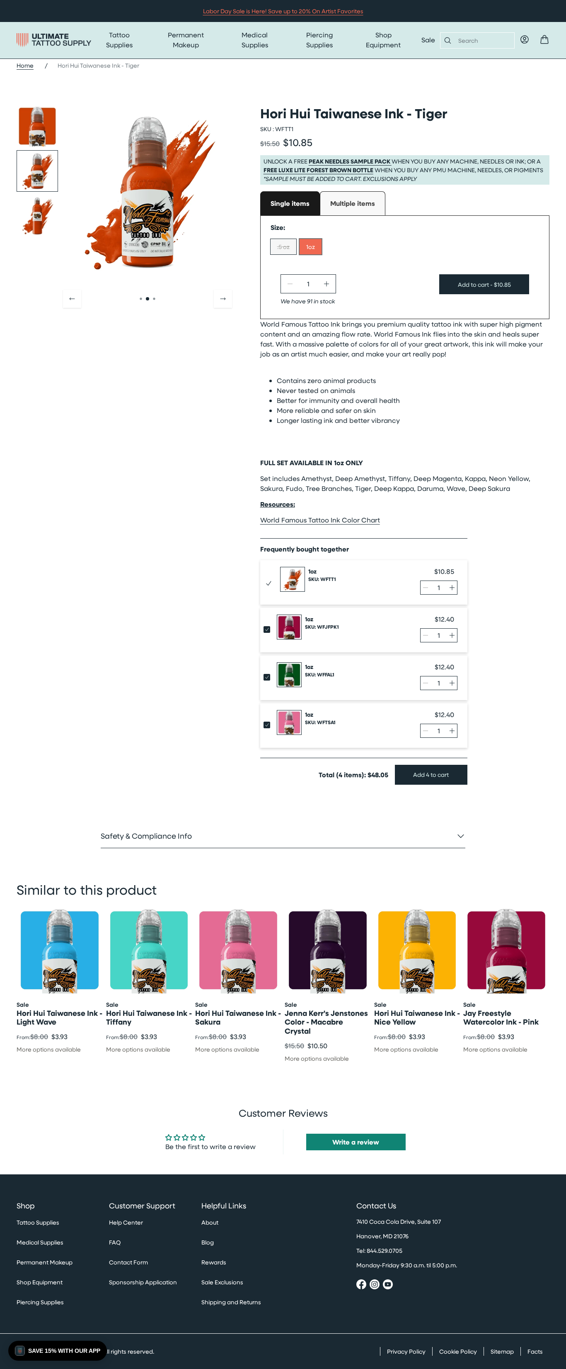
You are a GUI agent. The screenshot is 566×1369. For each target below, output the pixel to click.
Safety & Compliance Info (146, 836)
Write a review (355, 1142)
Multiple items (352, 203)
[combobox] (483, 40)
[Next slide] (223, 299)
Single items (290, 203)
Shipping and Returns (231, 1302)
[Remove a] (290, 284)
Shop (26, 1205)
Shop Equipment (383, 39)
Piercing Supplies (319, 39)
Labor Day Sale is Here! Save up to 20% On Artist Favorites (283, 11)
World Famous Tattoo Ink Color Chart (320, 519)
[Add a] (326, 284)
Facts (535, 1351)
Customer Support (142, 1205)
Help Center (126, 1222)
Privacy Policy (406, 1351)
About (209, 1222)
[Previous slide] (72, 299)
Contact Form (128, 1262)
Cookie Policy (458, 1351)
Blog (207, 1242)
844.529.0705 (384, 1250)
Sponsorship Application (143, 1282)
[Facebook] (361, 1285)
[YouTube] (388, 1285)
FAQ (115, 1242)
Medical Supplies (255, 39)
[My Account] (525, 39)
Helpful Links (223, 1205)
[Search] (446, 40)
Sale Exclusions (222, 1282)
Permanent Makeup (186, 39)
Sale (428, 39)
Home (25, 65)
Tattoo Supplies (119, 39)
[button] (57, 1351)
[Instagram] (375, 1285)
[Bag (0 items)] (544, 39)
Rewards (213, 1262)
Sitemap (502, 1351)
